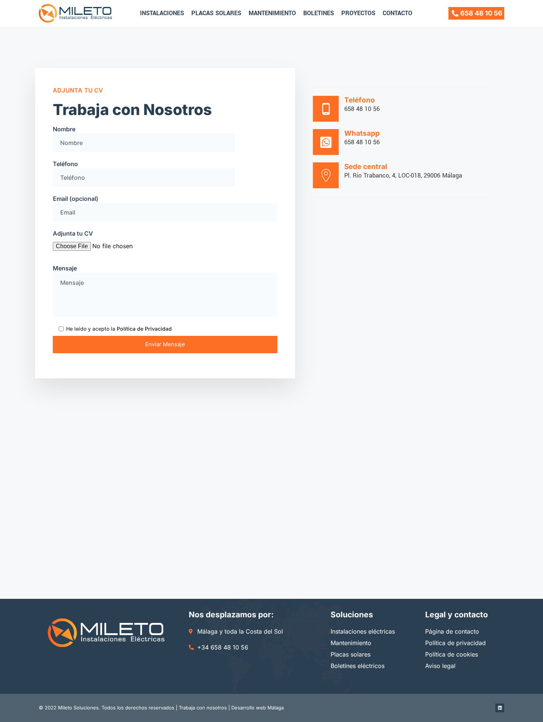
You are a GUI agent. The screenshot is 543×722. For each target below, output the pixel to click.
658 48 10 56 (362, 109)
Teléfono (65, 164)
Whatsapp (362, 133)
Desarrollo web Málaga (257, 708)
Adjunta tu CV (73, 233)
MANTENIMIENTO (272, 13)
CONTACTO (397, 13)
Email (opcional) (75, 198)
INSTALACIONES (162, 13)
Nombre (64, 129)
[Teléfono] (326, 109)
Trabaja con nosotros (203, 708)
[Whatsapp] (326, 142)
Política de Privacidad (144, 328)
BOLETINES (318, 13)
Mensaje (65, 268)
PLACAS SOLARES (216, 13)
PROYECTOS (358, 13)
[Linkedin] (499, 708)
